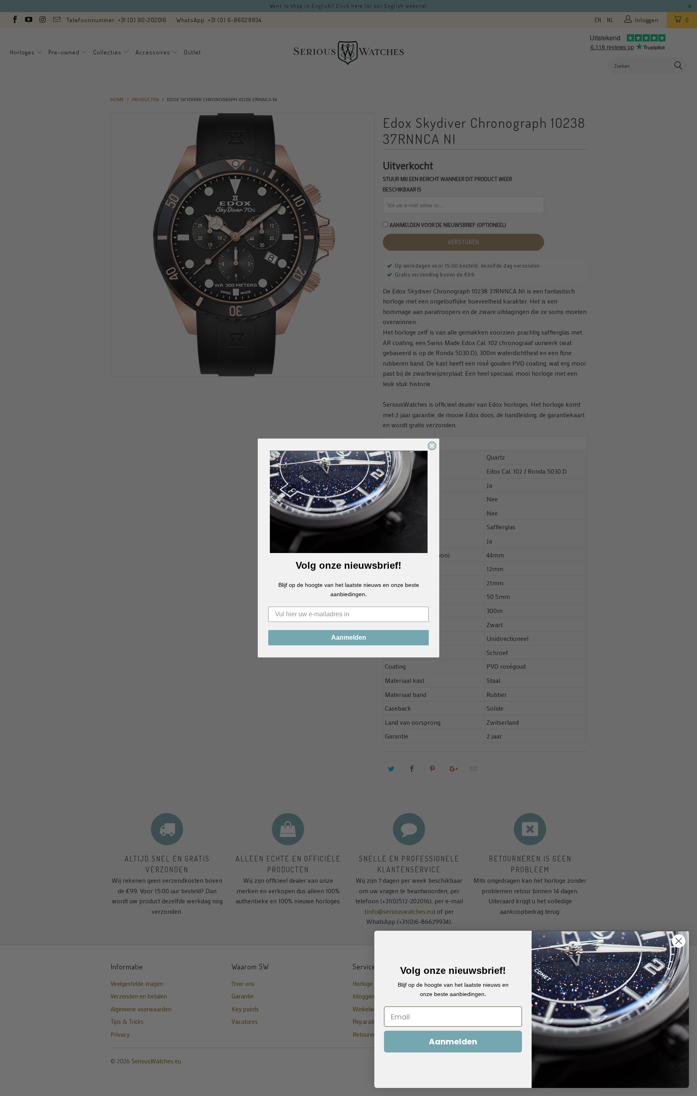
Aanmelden (348, 637)
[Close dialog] (432, 446)
